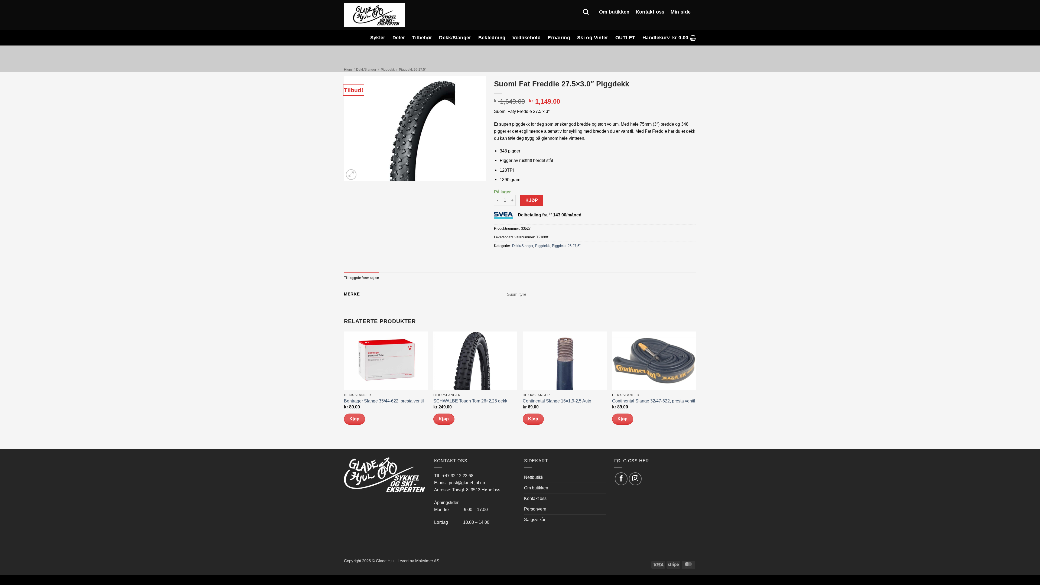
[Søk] (586, 12)
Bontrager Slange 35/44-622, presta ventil (384, 401)
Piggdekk (388, 70)
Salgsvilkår (534, 519)
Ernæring (559, 37)
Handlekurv (656, 37)
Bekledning (492, 37)
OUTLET (625, 37)
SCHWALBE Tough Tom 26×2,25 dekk (470, 401)
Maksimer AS (427, 561)
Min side (681, 12)
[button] (684, 38)
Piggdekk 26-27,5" (412, 70)
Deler (398, 37)
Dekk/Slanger (455, 37)
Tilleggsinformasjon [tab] (361, 278)
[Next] (696, 389)
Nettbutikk (533, 477)
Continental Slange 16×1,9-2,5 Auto (557, 401)
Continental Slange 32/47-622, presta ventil (653, 401)
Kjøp (531, 200)
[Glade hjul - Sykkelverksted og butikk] (374, 15)
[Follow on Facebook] (621, 478)
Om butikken (614, 12)
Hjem (348, 70)
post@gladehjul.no (467, 482)
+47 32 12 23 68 (457, 475)
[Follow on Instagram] (635, 478)
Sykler (377, 37)
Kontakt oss (650, 12)
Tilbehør (422, 37)
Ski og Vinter (592, 37)
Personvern (535, 508)
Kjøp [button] (354, 419)
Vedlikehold (526, 37)
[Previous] (344, 389)
